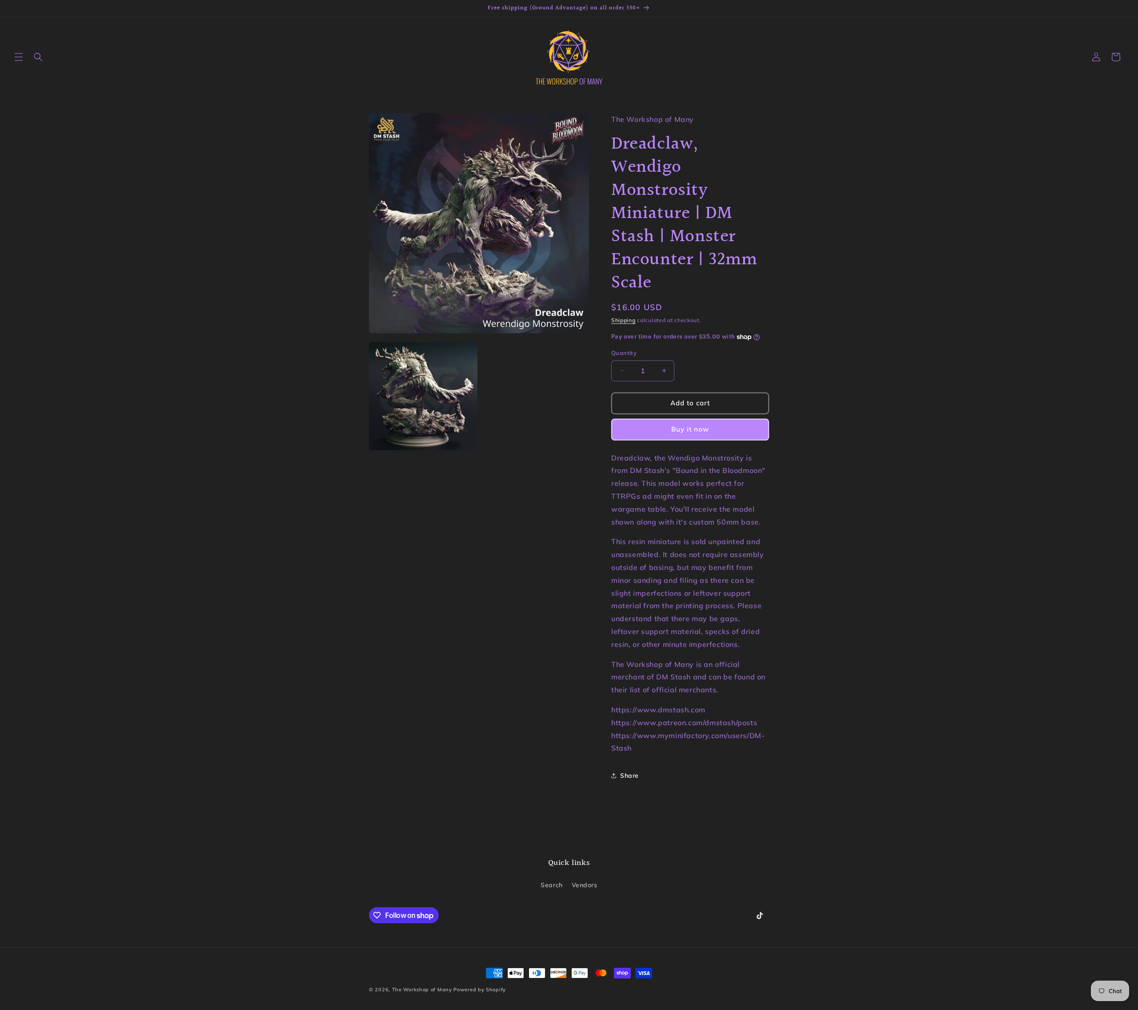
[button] (18, 57)
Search (552, 885)
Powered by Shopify (479, 989)
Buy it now (690, 429)
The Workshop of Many (422, 989)
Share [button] (629, 776)
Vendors (584, 885)
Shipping (623, 320)
